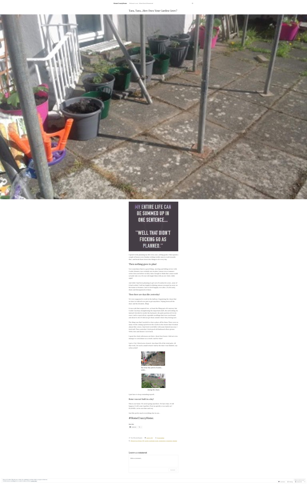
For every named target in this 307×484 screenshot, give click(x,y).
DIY (143, 441)
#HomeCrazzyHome (136, 441)
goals (156, 441)
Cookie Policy (34, 481)
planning (174, 441)
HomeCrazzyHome (120, 3)
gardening (152, 441)
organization (162, 441)
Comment (172, 470)
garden (147, 441)
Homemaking (160, 438)
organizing (169, 441)
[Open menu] (192, 3)
